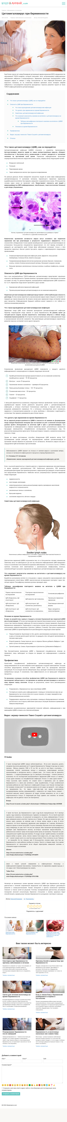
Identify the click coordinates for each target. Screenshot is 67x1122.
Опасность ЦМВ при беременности (21, 104)
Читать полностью (9, 975)
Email (25, 1058)
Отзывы (12, 138)
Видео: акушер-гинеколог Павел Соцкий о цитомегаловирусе (30, 134)
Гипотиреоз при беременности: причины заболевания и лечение (16, 962)
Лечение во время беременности (26, 126)
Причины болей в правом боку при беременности (50, 962)
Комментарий (7, 1065)
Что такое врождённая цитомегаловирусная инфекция (33, 107)
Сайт (44, 1058)
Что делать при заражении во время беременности (32, 110)
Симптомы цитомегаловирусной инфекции (29, 113)
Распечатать (29, 899)
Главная (4, 10)
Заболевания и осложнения (14, 10)
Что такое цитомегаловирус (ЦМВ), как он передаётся (27, 100)
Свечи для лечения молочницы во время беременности (17, 996)
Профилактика (15, 131)
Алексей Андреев (16, 899)
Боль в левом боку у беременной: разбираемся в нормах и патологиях (49, 996)
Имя (3, 1058)
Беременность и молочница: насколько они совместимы (47, 1033)
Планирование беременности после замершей (14, 1033)
